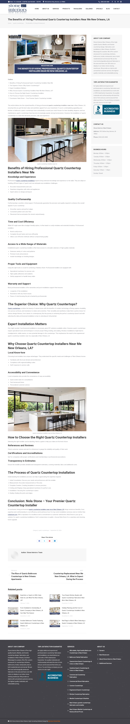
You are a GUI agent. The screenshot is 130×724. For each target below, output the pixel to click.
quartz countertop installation (25, 181)
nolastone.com (12, 514)
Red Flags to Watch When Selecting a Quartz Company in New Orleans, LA (73, 622)
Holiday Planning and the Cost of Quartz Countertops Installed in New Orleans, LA (73, 610)
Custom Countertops (76, 685)
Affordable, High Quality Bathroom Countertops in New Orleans (80, 652)
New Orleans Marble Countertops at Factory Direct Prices (81, 711)
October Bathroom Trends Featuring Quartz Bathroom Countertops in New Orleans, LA (32, 623)
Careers (101, 650)
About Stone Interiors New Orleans (110, 659)
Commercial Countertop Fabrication (77, 676)
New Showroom (104, 655)
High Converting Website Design (37, 721)
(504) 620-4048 (105, 1)
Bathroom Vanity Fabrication (79, 657)
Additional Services (105, 663)
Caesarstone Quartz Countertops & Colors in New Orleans (81, 663)
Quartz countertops (14, 308)
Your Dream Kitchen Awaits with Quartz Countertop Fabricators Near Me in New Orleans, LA (73, 597)
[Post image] (13, 598)
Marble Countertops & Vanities (79, 698)
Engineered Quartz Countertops (80, 690)
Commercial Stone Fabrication (79, 681)
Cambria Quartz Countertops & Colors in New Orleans (79, 669)
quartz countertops (15, 37)
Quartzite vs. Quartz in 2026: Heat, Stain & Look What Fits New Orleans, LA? (31, 597)
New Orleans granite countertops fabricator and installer (80, 704)
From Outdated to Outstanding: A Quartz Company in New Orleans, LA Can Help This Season (31, 610)
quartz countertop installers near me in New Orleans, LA (46, 509)
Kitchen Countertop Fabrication (79, 694)
